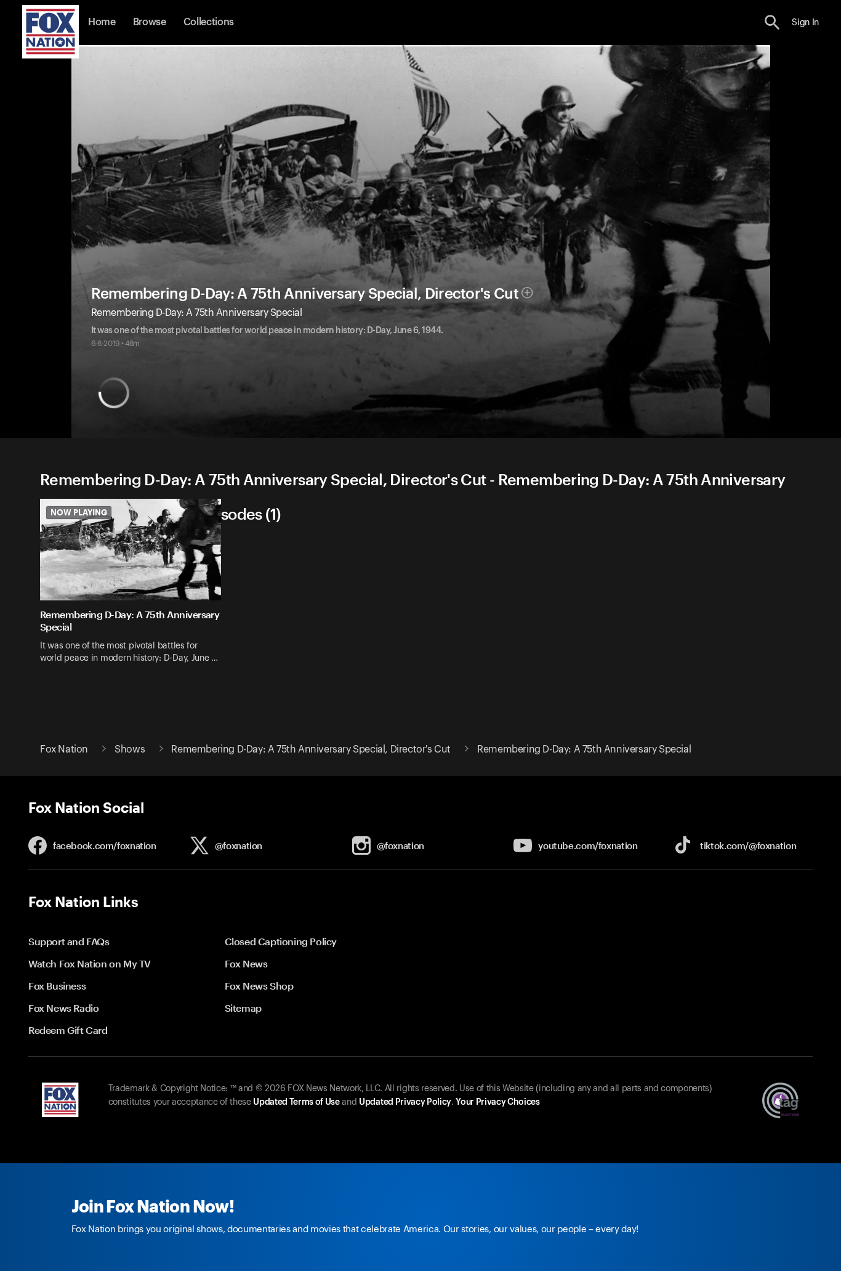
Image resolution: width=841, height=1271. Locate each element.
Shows (130, 749)
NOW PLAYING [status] (78, 512)
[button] (772, 22)
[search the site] (772, 22)
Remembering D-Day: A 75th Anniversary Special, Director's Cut (304, 293)
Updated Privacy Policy (405, 1102)
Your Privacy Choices (497, 1102)
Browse (149, 22)
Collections (208, 22)
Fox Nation (64, 749)
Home (102, 22)
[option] (135, 589)
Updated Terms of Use (296, 1102)
